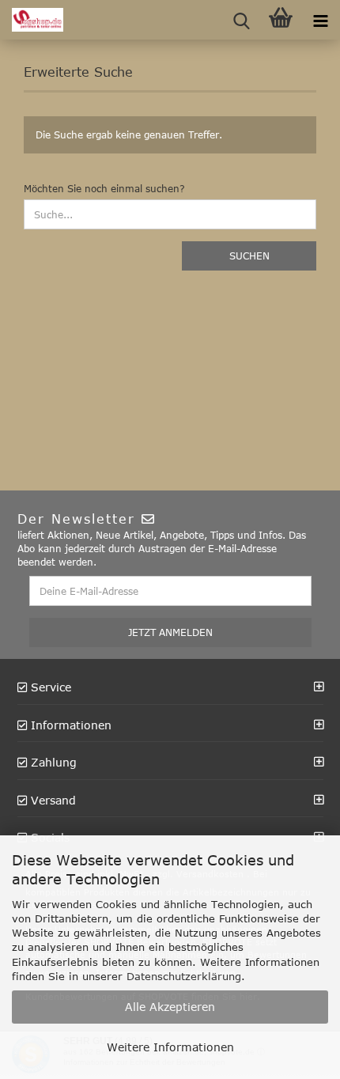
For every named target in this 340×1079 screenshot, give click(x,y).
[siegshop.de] (31, 20)
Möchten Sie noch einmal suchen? (104, 188)
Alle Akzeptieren (170, 1006)
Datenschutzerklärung (184, 976)
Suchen (249, 255)
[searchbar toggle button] (241, 20)
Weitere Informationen (170, 1047)
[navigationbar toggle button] (320, 20)
